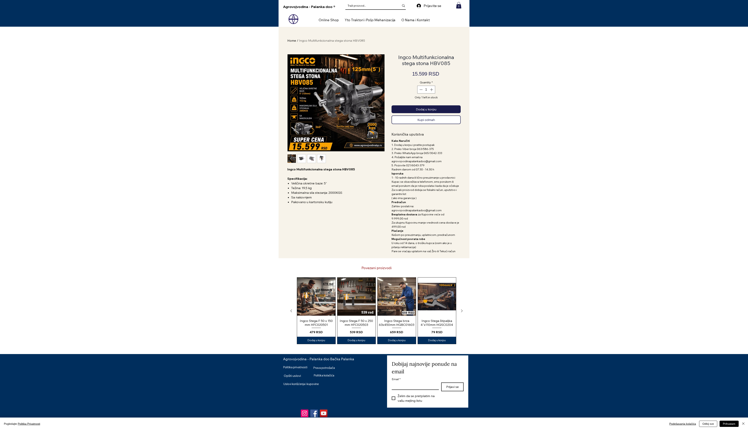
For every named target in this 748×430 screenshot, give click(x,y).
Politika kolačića (324, 375)
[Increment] (432, 89)
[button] (458, 5)
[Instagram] (304, 413)
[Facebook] (314, 413)
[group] (376, 310)
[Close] (743, 424)
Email (396, 379)
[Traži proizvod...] (403, 5)
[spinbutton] (426, 89)
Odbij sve (708, 423)
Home (291, 40)
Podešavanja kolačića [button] (682, 423)
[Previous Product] (291, 310)
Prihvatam (729, 423)
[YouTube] (323, 413)
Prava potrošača (324, 368)
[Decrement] (420, 89)
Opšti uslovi (292, 376)
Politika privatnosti (295, 367)
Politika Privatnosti (29, 423)
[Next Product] (462, 310)
